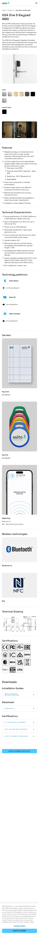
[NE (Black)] (33, 94)
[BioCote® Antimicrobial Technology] (4, 100)
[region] (19, 919)
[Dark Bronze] (27, 94)
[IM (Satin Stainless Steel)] (4, 94)
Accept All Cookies (19, 931)
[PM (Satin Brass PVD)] (16, 94)
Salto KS (12, 297)
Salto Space (13, 281)
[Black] (4, 111)
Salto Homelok (14, 314)
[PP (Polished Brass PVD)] (21, 94)
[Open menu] (36, 3)
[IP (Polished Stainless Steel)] (10, 94)
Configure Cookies (19, 926)
